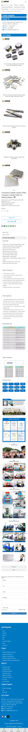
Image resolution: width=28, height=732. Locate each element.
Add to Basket (10, 221)
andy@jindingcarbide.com (13, 29)
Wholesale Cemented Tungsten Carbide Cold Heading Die (14, 157)
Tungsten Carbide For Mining (8, 652)
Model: (4, 232)
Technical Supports (6, 641)
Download (4, 692)
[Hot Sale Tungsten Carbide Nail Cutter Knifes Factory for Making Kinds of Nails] (14, 49)
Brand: (4, 234)
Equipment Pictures (6, 675)
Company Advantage (7, 671)
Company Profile (6, 667)
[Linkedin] (5, 717)
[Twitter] (8, 717)
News (3, 637)
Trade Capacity (5, 681)
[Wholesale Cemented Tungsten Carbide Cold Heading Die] (14, 143)
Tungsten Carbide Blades (8, 656)
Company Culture (6, 669)
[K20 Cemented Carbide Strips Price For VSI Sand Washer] (14, 111)
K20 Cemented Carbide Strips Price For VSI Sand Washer (14, 126)
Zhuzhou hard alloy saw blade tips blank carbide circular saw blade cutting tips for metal (14, 95)
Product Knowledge (6, 688)
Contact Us (14, 613)
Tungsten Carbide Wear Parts (9, 658)
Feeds (3, 643)
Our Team (4, 679)
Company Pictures (6, 673)
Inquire (10, 217)
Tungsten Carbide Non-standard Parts (10, 660)
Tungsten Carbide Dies (7, 654)
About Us (4, 635)
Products (4, 633)
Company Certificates (7, 677)
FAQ (3, 690)
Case (3, 639)
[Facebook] (3, 717)
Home (3, 631)
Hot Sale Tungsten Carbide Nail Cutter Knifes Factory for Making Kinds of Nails (14, 64)
